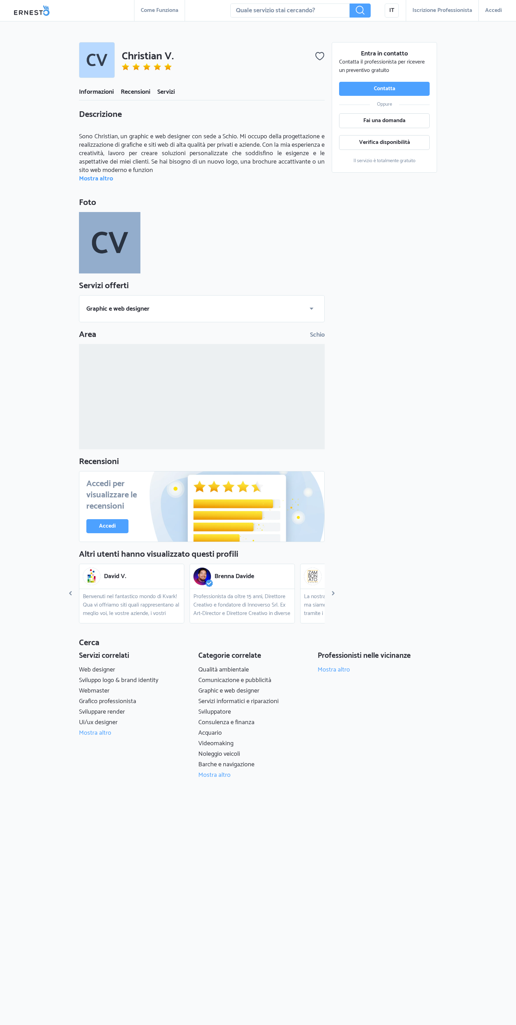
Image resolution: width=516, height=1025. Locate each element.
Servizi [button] (166, 92)
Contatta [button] (384, 88)
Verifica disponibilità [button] (384, 142)
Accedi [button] (493, 10)
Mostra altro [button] (96, 178)
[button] (360, 11)
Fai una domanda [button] (384, 120)
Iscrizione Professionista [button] (442, 10)
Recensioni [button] (135, 92)
